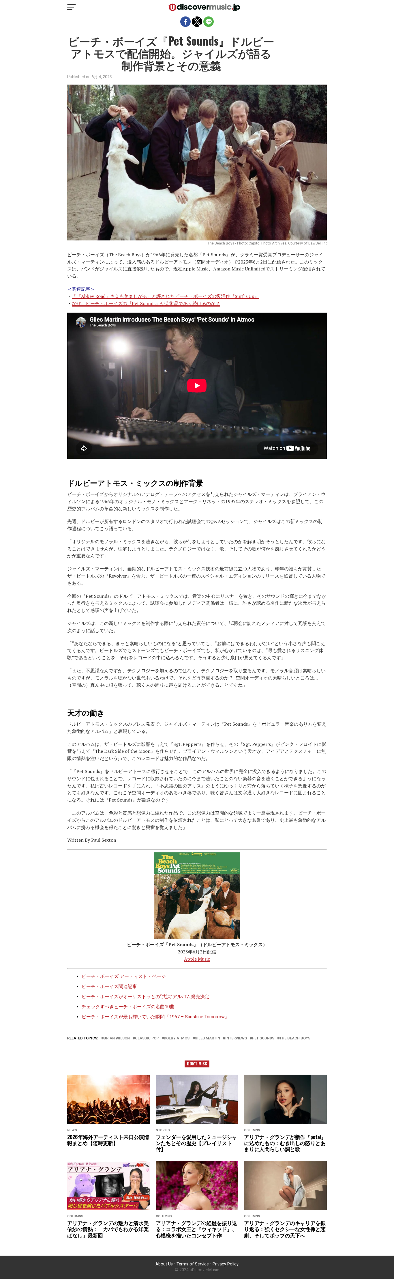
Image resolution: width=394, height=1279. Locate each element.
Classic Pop (147, 1038)
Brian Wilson (117, 1038)
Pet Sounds (263, 1038)
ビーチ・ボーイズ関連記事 (109, 986)
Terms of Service (193, 1264)
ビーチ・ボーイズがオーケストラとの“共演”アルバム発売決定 (145, 996)
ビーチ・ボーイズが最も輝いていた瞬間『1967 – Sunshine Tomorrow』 (155, 1017)
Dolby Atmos (177, 1038)
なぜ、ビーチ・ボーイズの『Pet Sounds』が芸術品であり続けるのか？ (146, 303)
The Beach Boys (294, 1038)
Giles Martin (207, 1038)
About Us (164, 1264)
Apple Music (197, 959)
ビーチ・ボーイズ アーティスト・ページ (124, 976)
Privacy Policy (226, 1264)
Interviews (236, 1038)
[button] (71, 7)
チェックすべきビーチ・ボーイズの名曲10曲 (128, 1006)
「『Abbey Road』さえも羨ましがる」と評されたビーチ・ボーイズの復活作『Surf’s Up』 (165, 296)
